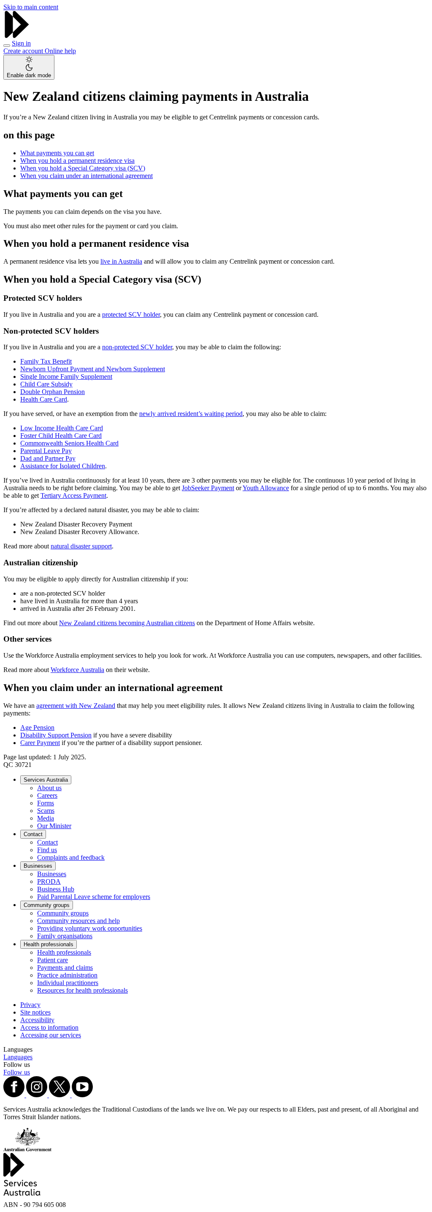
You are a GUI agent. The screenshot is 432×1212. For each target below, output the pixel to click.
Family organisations (64, 935)
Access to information (49, 1027)
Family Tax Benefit (46, 361)
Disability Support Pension (56, 735)
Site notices (35, 1012)
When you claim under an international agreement (86, 175)
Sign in (21, 43)
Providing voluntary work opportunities (89, 928)
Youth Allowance (266, 487)
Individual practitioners (67, 982)
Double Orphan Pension (52, 391)
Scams (45, 810)
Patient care (52, 960)
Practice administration (67, 975)
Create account (24, 50)
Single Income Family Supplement (66, 376)
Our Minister (54, 825)
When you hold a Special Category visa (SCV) (82, 168)
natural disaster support (81, 546)
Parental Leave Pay (46, 450)
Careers (47, 795)
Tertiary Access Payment (73, 495)
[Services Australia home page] (16, 35)
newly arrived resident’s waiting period (191, 413)
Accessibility (37, 1019)
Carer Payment (40, 742)
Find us (47, 849)
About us (49, 787)
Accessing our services (50, 1035)
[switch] (28, 67)
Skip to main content (30, 7)
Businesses (38, 866)
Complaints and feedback (71, 857)
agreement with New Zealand (75, 705)
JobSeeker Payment (208, 487)
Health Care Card (43, 399)
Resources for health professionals (82, 990)
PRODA (49, 881)
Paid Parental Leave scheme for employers (93, 896)
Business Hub (55, 889)
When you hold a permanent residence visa (77, 160)
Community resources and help (78, 920)
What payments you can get (57, 153)
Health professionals (48, 944)
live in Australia (121, 261)
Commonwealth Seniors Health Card (69, 443)
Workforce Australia (77, 669)
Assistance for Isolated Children (62, 466)
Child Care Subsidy (46, 384)
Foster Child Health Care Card (61, 435)
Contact (33, 834)
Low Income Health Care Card (61, 428)
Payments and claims (65, 967)
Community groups (47, 905)
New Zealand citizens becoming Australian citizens (127, 622)
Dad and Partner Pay (48, 458)
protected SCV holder (131, 314)
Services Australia (46, 780)
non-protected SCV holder (137, 347)
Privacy (30, 1004)
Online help (60, 50)
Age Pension (37, 727)
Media (45, 818)
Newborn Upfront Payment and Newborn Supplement (92, 369)
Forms (45, 803)
